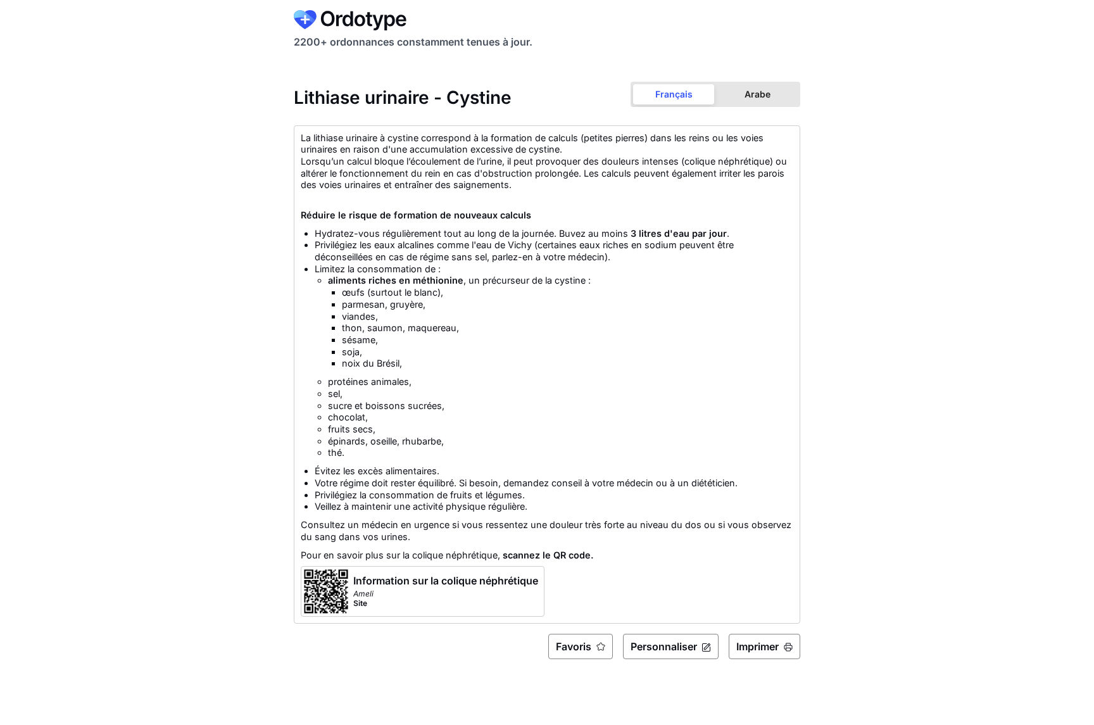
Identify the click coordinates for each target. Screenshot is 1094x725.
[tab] (673, 94)
